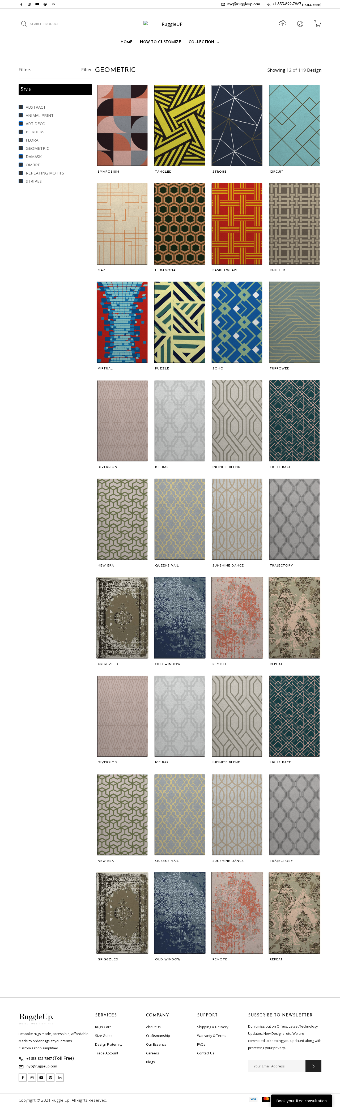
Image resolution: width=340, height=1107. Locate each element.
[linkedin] (53, 4)
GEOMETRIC (37, 148)
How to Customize (160, 42)
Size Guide (104, 1035)
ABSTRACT (36, 107)
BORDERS (35, 131)
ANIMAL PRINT (40, 115)
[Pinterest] (45, 4)
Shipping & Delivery (212, 1026)
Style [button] (25, 89)
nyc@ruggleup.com (243, 4)
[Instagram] (29, 4)
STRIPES (34, 181)
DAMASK (34, 156)
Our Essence (156, 1044)
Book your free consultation (301, 1100)
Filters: (25, 69)
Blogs (150, 1061)
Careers (152, 1053)
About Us (153, 1026)
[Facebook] (21, 4)
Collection (201, 42)
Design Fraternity (108, 1044)
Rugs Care (103, 1026)
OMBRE (33, 164)
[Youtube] (37, 4)
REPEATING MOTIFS (45, 173)
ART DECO (35, 123)
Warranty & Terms (211, 1035)
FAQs (201, 1044)
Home (127, 42)
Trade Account (106, 1053)
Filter (86, 69)
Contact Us (205, 1053)
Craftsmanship (158, 1035)
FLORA (32, 140)
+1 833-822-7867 (287, 4)
